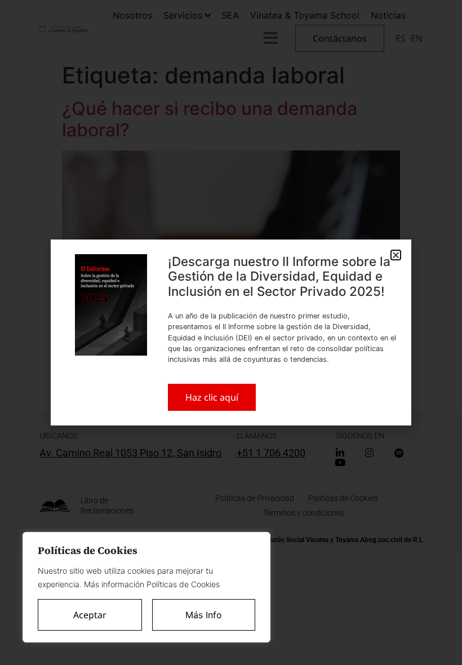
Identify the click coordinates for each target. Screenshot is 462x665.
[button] (396, 255)
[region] (146, 587)
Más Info (203, 614)
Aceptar (89, 615)
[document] (231, 332)
